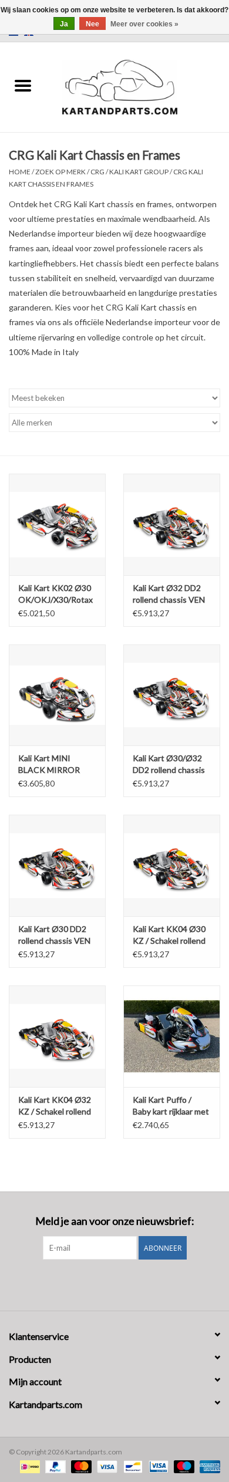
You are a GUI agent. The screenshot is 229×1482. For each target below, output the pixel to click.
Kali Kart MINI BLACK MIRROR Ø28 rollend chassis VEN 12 (54, 764)
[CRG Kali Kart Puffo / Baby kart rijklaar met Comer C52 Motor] (171, 1036)
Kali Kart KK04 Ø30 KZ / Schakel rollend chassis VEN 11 (169, 935)
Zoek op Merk (60, 171)
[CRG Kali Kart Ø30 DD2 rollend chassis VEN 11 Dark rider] (57, 865)
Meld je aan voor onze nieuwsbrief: (114, 1221)
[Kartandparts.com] (137, 86)
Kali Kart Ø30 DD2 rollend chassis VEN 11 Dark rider (54, 935)
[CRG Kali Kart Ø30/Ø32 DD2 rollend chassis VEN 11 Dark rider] (171, 695)
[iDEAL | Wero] (28, 1465)
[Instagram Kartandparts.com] (125, 1283)
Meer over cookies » (144, 24)
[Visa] (106, 1465)
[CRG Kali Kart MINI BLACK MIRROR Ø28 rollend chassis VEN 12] (57, 695)
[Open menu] (23, 85)
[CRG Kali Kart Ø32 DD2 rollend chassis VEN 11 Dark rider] (171, 524)
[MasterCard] (80, 1465)
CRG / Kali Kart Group (129, 171)
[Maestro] (183, 1465)
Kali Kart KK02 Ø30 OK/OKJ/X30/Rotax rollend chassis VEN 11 (55, 594)
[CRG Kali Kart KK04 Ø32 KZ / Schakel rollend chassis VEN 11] (57, 1036)
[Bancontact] (131, 1465)
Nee (92, 24)
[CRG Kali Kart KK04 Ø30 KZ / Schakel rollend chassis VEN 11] (171, 865)
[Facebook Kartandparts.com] (104, 1283)
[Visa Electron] (157, 1465)
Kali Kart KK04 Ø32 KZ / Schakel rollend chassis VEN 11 (54, 1106)
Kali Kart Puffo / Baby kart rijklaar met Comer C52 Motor (171, 1106)
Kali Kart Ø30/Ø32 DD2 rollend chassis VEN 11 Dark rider (169, 764)
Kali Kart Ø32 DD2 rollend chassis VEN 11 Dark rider (169, 594)
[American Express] (208, 1465)
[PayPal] (54, 1465)
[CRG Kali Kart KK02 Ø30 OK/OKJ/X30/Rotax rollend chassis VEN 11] (57, 524)
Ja (64, 24)
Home (20, 171)
